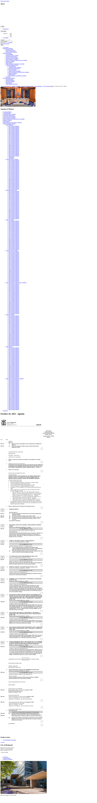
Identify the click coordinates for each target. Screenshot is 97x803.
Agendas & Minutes (7, 53)
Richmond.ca (6, 28)
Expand (2, 26)
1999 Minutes (11, 156)
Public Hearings (9, 62)
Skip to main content (5, 1)
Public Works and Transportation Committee (15, 63)
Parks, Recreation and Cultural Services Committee (16, 60)
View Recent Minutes (10, 81)
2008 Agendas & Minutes (13, 146)
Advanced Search (9, 79)
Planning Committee (10, 61)
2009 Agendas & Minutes (13, 145)
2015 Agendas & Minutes (13, 138)
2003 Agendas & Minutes (13, 152)
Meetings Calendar (10, 49)
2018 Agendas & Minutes (13, 134)
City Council (6, 47)
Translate (10, 42)
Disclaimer (8, 76)
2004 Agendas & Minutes (13, 151)
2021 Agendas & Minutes (13, 130)
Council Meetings (9, 54)
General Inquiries (6, 758)
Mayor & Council (7, 790)
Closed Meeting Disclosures (11, 84)
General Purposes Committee (12, 59)
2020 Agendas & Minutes (13, 132)
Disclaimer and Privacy (8, 793)
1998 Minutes (11, 158)
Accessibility (3, 31)
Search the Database (10, 80)
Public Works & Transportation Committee (17, 75)
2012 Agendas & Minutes (13, 141)
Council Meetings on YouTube (9, 740)
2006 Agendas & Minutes (13, 148)
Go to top (2, 742)
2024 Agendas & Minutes (13, 127)
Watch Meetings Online (11, 50)
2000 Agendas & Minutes (13, 155)
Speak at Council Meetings (11, 52)
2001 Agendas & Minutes (13, 154)
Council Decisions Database (9, 78)
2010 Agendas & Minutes (13, 143)
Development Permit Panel (11, 56)
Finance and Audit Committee (12, 57)
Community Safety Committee (12, 55)
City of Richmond (7, 788)
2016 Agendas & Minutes (13, 136)
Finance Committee (12, 69)
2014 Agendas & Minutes (13, 139)
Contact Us (5, 756)
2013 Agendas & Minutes (13, 140)
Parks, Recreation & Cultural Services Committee (18, 72)
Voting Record (9, 82)
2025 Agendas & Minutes (13, 126)
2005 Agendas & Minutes (13, 149)
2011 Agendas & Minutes (13, 142)
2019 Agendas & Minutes (13, 133)
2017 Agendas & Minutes (13, 135)
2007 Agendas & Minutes (13, 147)
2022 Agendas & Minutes (13, 129)
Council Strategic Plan (7, 791)
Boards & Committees (7, 759)
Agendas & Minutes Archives (12, 65)
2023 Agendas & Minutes (48, 86)
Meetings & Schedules (8, 48)
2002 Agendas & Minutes (13, 153)
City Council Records (6, 86)
